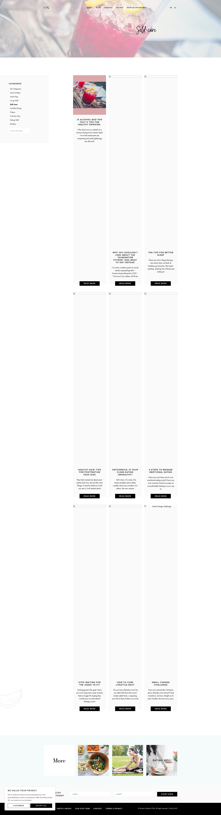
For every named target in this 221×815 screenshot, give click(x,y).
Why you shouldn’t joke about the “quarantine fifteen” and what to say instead (125, 257)
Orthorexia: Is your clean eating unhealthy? (125, 472)
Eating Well (14, 120)
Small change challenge (161, 683)
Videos (12, 112)
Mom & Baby (15, 92)
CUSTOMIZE (18, 806)
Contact (97, 809)
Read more (90, 283)
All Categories (15, 89)
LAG (175, 808)
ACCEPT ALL (41, 806)
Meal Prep (14, 96)
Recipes (13, 124)
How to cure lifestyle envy (125, 683)
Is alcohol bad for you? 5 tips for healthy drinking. (89, 122)
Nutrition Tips (15, 116)
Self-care (13, 104)
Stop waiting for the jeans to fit (90, 683)
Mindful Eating (15, 108)
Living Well (14, 100)
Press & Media (64, 809)
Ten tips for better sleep (160, 253)
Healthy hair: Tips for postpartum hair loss (89, 472)
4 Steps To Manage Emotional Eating (161, 471)
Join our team (82, 809)
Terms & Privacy (114, 809)
